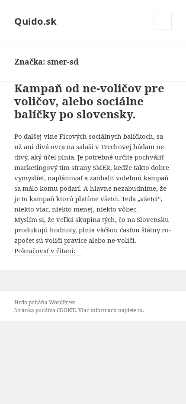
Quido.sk (35, 20)
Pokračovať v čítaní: (48, 250)
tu (140, 310)
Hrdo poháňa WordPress (44, 302)
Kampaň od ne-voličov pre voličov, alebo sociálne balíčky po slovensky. (89, 101)
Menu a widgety (163, 29)
